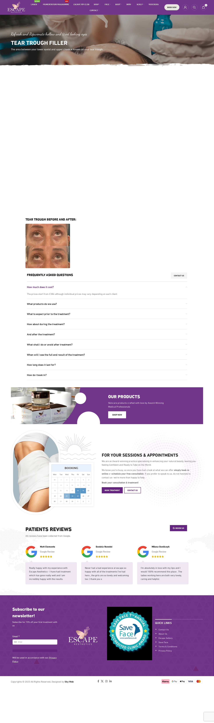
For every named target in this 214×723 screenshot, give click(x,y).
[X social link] (102, 681)
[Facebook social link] (98, 681)
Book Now (171, 7)
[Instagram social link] (106, 681)
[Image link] (83, 635)
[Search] (194, 7)
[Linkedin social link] (110, 681)
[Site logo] (16, 6)
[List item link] (179, 629)
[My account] (185, 7)
